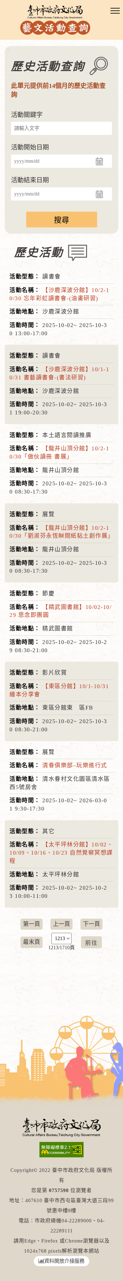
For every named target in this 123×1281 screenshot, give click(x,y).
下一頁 (91, 924)
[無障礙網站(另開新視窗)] (61, 1149)
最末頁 (31, 942)
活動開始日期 (30, 147)
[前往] (91, 942)
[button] (115, 11)
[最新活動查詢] (55, 19)
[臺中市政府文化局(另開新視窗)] (61, 1127)
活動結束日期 (30, 180)
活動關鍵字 (27, 114)
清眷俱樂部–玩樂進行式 (74, 765)
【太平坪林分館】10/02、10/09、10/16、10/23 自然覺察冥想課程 (61, 852)
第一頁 (31, 924)
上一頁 (61, 924)
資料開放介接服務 (64, 1261)
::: (8, 49)
